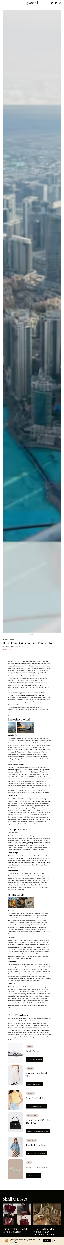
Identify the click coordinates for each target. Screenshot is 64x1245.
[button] (12, 2)
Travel (12, 639)
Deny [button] (55, 1241)
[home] (32, 2)
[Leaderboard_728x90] (8, 690)
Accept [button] (47, 1240)
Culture (5, 639)
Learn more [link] (13, 1242)
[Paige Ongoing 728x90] (8, 715)
